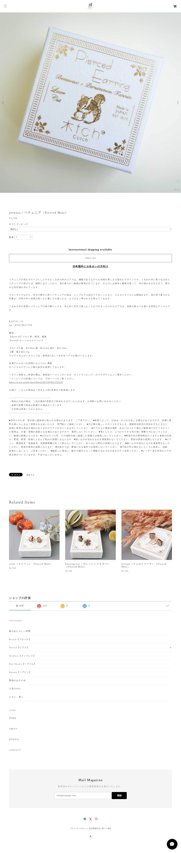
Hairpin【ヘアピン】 (20, 672)
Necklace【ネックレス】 (22, 656)
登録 (119, 795)
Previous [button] (3, 102)
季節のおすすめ (17, 680)
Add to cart (90, 258)
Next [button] (177, 102)
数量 (11, 237)
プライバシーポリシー (79, 828)
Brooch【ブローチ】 (20, 639)
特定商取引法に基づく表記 (100, 828)
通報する (30, 475)
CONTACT (15, 750)
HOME (12, 718)
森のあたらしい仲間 (20, 631)
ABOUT (13, 729)
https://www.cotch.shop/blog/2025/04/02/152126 (36, 382)
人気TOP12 (15, 688)
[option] (90, 102)
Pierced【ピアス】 (19, 647)
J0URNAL (14, 739)
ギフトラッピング (18, 224)
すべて (20, 606)
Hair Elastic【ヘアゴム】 (22, 664)
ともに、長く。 (17, 697)
